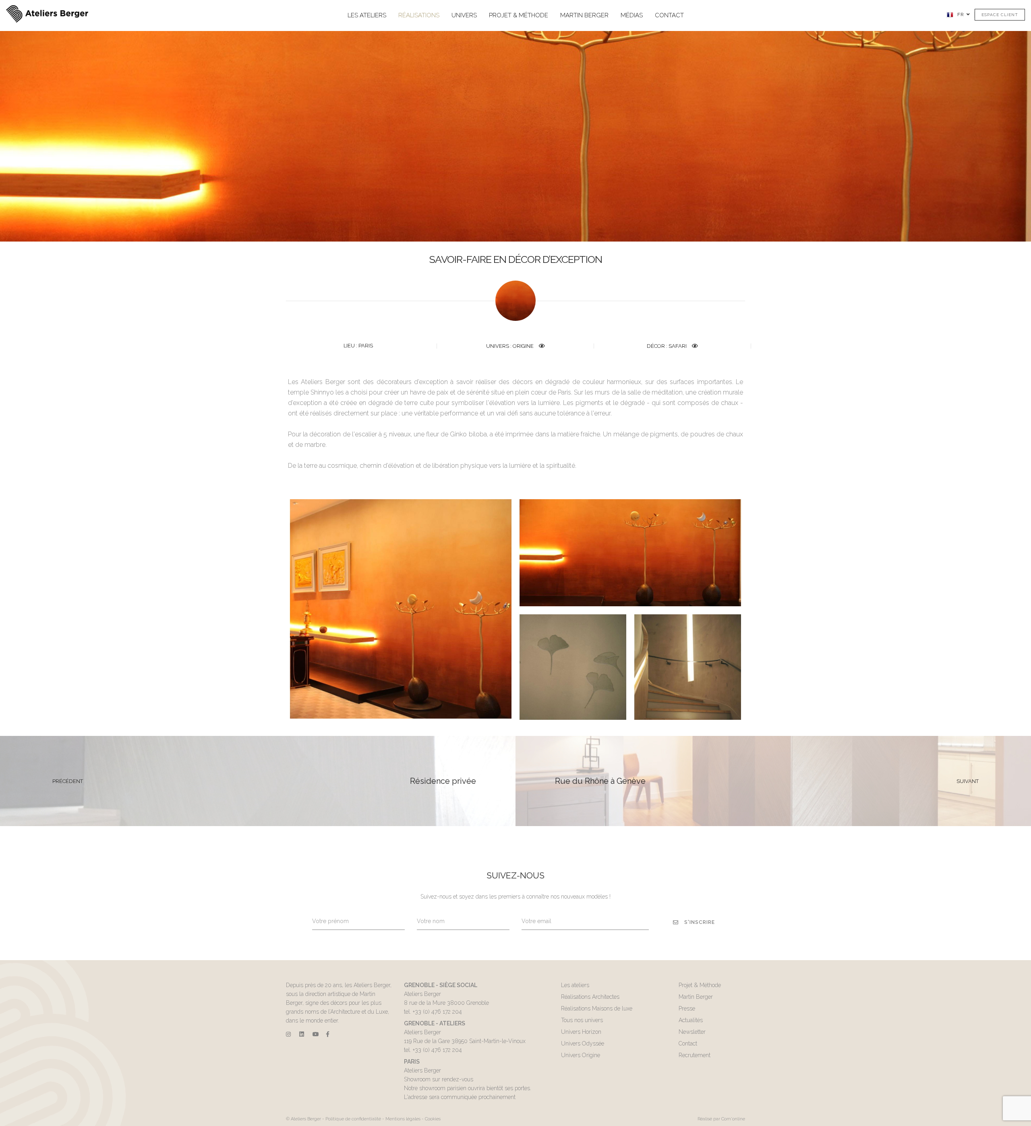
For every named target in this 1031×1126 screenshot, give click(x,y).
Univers (464, 15)
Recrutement (694, 1055)
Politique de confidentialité (353, 1119)
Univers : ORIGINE (510, 346)
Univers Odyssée (582, 1043)
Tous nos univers (582, 1020)
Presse (687, 1008)
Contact (669, 15)
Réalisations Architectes (590, 997)
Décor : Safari (667, 346)
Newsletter (692, 1032)
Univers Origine (580, 1055)
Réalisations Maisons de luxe (596, 1008)
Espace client (999, 14)
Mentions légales (402, 1119)
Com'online (733, 1119)
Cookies (433, 1119)
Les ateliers (367, 15)
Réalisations (418, 15)
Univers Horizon (581, 1032)
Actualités (691, 1020)
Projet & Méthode (518, 15)
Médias (632, 15)
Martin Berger (584, 15)
